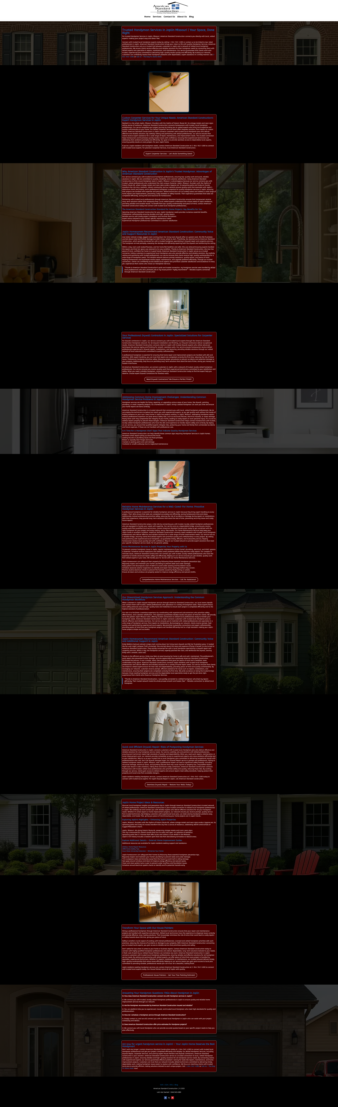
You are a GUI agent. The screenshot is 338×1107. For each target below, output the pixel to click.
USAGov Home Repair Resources (134, 847)
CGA (166, 1085)
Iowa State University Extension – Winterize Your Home (143, 851)
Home (147, 17)
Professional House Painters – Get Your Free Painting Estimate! (169, 975)
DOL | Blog (174, 1085)
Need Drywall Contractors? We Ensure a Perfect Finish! (169, 379)
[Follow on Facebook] (165, 1097)
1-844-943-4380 (192, 1066)
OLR (161, 1085)
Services (157, 17)
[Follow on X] (169, 1097)
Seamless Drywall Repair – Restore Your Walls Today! (169, 785)
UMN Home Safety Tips (130, 849)
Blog (191, 17)
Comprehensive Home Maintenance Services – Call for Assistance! (169, 580)
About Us (182, 17)
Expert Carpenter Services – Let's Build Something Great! (169, 154)
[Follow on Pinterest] (172, 1097)
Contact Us (169, 17)
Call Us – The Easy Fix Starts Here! (149, 57)
